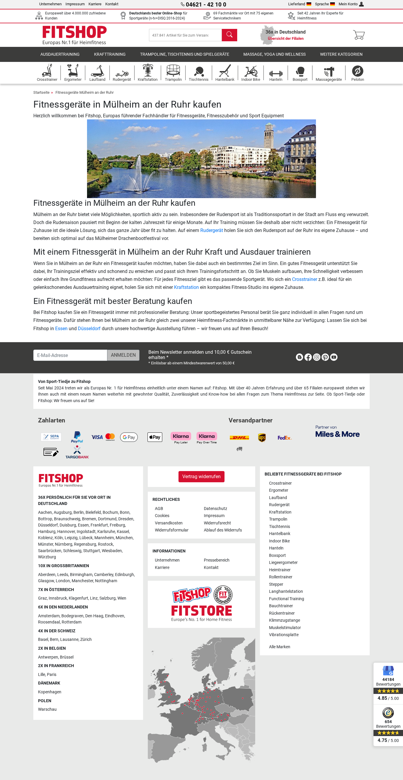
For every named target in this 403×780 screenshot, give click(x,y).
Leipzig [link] (71, 537)
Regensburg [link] (85, 544)
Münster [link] (45, 544)
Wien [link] (121, 598)
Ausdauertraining (60, 54)
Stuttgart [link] (91, 550)
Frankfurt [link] (99, 525)
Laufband (278, 497)
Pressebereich (217, 560)
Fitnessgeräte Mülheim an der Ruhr (84, 92)
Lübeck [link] (86, 537)
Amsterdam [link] (49, 615)
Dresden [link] (125, 518)
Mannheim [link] (104, 537)
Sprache (322, 4)
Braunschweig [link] (67, 518)
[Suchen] (229, 35)
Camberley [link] (103, 574)
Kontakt (111, 4)
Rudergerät (211, 230)
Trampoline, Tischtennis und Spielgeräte (184, 54)
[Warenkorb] (361, 35)
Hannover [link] (66, 531)
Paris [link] (51, 674)
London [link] (63, 580)
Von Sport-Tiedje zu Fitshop (64, 381)
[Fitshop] (74, 34)
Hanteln (276, 548)
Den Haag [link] (94, 615)
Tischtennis (279, 526)
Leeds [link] (62, 574)
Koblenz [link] (45, 537)
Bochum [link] (110, 512)
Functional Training (286, 598)
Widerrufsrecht (217, 523)
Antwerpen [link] (48, 657)
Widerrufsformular (172, 530)
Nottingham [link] (106, 580)
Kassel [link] (123, 531)
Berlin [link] (78, 512)
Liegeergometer (283, 562)
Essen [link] (83, 525)
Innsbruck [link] (58, 598)
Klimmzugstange (284, 620)
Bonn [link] (125, 512)
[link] (299, 358)
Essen (61, 328)
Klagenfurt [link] (78, 598)
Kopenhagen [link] (49, 692)
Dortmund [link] (107, 518)
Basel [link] (43, 639)
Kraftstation (186, 287)
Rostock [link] (105, 544)
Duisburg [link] (68, 525)
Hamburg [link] (46, 531)
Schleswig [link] (72, 550)
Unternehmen (50, 4)
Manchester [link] (82, 580)
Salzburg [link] (107, 598)
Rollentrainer (280, 577)
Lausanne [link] (69, 639)
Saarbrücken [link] (49, 550)
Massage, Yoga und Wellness (274, 54)
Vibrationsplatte (284, 634)
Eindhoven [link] (114, 615)
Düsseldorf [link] (48, 525)
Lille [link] (41, 674)
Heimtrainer (280, 569)
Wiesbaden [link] (112, 550)
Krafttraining (110, 54)
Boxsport (277, 555)
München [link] (124, 537)
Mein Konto (348, 4)
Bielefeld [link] (93, 512)
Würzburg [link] (47, 557)
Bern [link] (54, 639)
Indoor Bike (279, 541)
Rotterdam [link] (71, 622)
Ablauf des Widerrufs (223, 530)
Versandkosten (169, 523)
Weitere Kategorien (341, 54)
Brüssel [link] (66, 657)
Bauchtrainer (281, 605)
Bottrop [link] (45, 518)
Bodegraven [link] (72, 615)
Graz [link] (42, 598)
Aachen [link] (45, 512)
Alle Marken (279, 646)
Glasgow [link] (46, 580)
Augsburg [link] (63, 512)
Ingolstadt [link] (86, 531)
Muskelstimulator (285, 627)
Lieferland (296, 4)
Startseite (41, 92)
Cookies (162, 515)
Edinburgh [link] (124, 574)
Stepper (276, 584)
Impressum (75, 4)
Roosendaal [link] (49, 622)
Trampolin (278, 519)
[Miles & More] (337, 431)
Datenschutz (215, 508)
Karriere (95, 4)
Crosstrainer (304, 279)
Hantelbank (279, 533)
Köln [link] (59, 537)
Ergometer (278, 490)
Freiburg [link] (117, 525)
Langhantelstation (286, 591)
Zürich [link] (86, 639)
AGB (159, 508)
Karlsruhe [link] (106, 531)
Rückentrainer (282, 613)
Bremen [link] (89, 518)
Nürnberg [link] (63, 544)
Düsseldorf (89, 328)
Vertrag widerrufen (201, 476)
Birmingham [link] (81, 574)
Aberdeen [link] (46, 574)
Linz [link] (94, 598)
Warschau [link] (47, 709)
